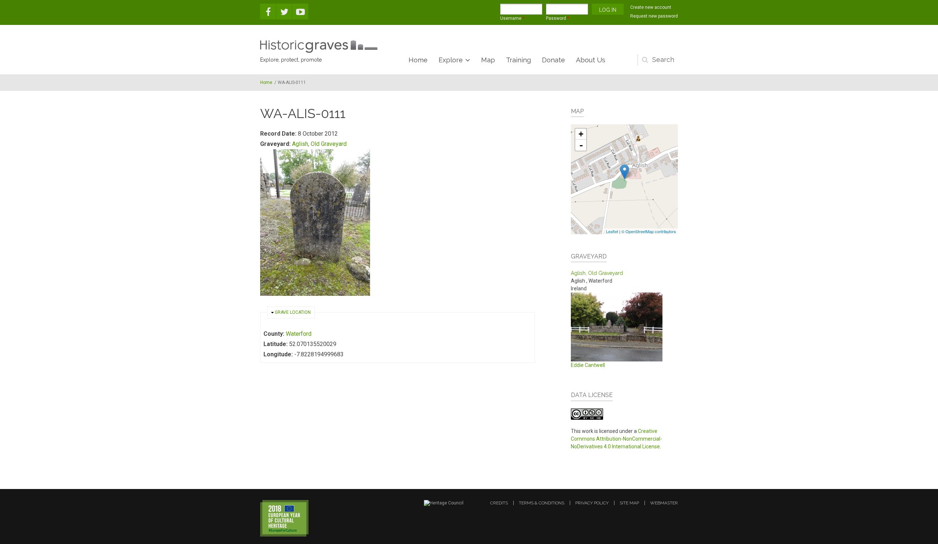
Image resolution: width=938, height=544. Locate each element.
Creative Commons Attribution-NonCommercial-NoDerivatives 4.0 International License (616, 438)
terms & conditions (541, 503)
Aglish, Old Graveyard (319, 143)
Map (488, 60)
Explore (451, 60)
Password (557, 18)
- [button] (581, 145)
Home (418, 60)
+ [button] (581, 134)
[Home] (318, 46)
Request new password (654, 16)
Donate (553, 60)
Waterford (298, 333)
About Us (590, 60)
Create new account (650, 7)
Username (512, 18)
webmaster (664, 503)
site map (629, 503)
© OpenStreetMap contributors (648, 231)
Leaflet (612, 231)
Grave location (293, 312)
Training (518, 60)
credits (499, 503)
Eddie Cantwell (588, 365)
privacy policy (592, 503)
